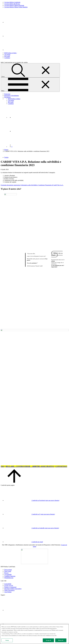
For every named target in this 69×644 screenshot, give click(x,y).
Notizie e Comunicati (10, 587)
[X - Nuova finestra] (17, 50)
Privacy (6, 573)
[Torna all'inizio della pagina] (14, 482)
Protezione (7, 94)
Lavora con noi (8, 585)
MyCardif (7, 56)
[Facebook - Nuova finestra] (17, 36)
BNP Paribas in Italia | (10, 53)
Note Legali (7, 571)
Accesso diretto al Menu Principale (14, 5)
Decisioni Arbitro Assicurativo (12, 588)
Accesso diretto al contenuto (12, 2)
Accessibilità (8, 574)
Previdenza (7, 97)
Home (6, 149)
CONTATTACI (61, 466)
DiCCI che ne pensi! (57, 254)
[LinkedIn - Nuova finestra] (17, 22)
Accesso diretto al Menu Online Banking (15, 7)
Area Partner (8, 592)
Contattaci (7, 58)
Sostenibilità (7, 584)
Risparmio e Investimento (11, 95)
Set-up (7, 640)
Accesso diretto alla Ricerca (12, 4)
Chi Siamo (7, 54)
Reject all (60, 640)
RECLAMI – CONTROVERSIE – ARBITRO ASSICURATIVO (30, 466)
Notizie (6, 157)
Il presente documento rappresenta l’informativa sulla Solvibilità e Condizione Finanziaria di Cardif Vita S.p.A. (32, 185)
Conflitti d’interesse (9, 576)
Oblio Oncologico (9, 590)
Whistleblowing (8, 578)
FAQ (2, 466)
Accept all (48, 640)
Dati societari (8, 569)
